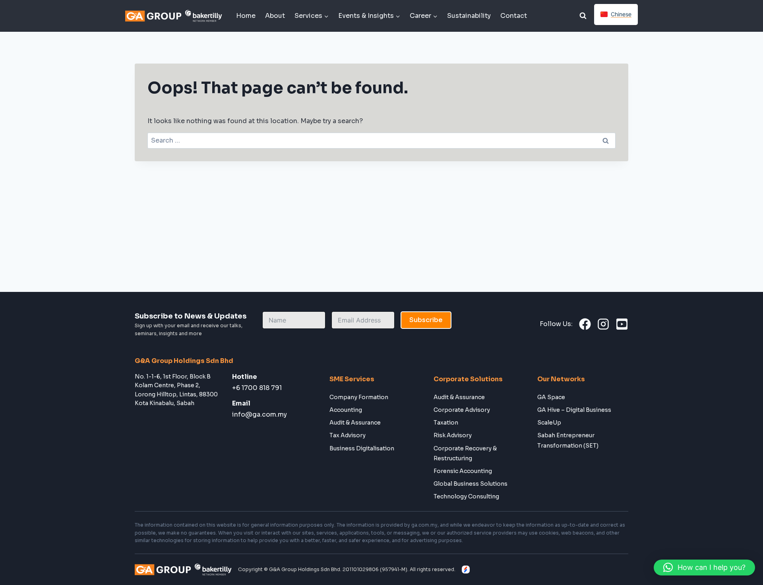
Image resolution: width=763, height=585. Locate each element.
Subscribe (426, 320)
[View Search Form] (583, 16)
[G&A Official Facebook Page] (585, 324)
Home (246, 16)
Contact (513, 16)
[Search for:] (381, 140)
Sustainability (469, 16)
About (275, 16)
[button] (704, 567)
